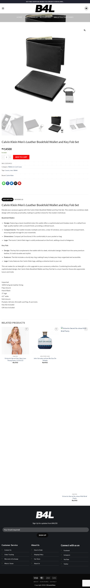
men (11, 170)
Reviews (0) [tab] (19, 199)
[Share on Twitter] (11, 183)
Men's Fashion (31, 17)
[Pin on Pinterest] (19, 183)
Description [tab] (8, 199)
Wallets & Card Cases (63, 17)
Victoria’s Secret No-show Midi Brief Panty (74, 497)
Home (19, 17)
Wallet (16, 170)
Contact (53, 581)
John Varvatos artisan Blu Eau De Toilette (45, 359)
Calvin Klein (10, 175)
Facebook (67, 550)
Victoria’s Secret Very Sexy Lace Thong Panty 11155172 (15, 359)
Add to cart (21, 157)
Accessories (45, 17)
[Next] (88, 416)
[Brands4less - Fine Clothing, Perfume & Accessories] (45, 8)
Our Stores (44, 581)
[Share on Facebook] (7, 183)
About (36, 581)
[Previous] (1, 416)
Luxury (7, 170)
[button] (3, 8)
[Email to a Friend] (15, 183)
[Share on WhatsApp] (3, 183)
